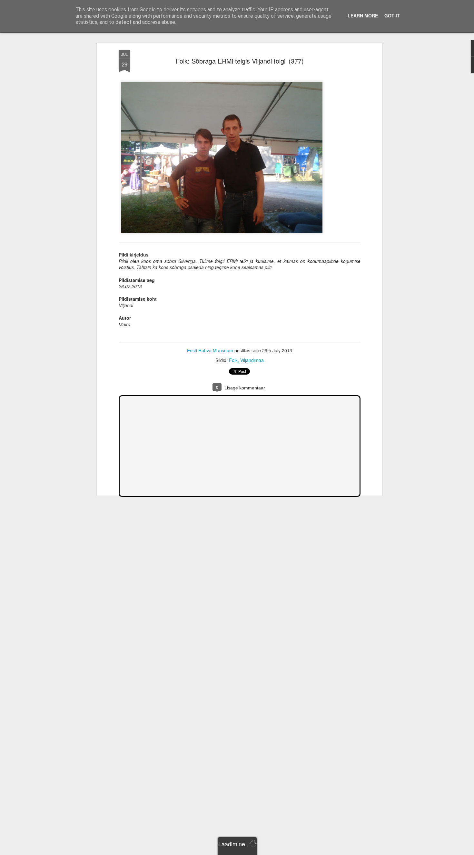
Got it (392, 15)
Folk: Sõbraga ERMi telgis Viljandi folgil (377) (240, 60)
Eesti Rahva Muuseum (210, 350)
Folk (233, 360)
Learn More (363, 15)
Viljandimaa (252, 360)
